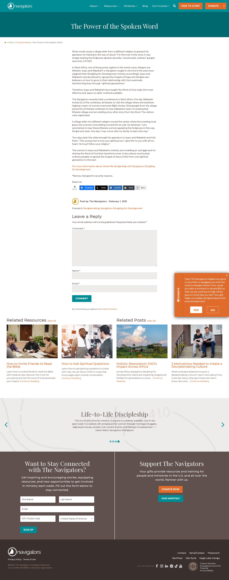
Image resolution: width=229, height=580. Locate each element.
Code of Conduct (109, 309)
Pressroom (214, 553)
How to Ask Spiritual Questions (85, 364)
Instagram (161, 566)
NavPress (177, 558)
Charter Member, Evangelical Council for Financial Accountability (210, 567)
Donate (213, 6)
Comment (78, 228)
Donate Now (170, 489)
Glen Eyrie (191, 558)
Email (76, 283)
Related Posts (131, 320)
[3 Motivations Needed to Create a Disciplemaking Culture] (197, 341)
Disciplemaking (23, 42)
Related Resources (26, 320)
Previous (6, 424)
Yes (196, 310)
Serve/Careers (196, 553)
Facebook (157, 566)
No (213, 310)
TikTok (176, 566)
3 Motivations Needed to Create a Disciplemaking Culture (196, 365)
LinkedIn (166, 566)
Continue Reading (29, 381)
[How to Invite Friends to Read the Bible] (32, 341)
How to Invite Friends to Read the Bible (29, 365)
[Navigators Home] (25, 554)
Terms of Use (29, 559)
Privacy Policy (14, 559)
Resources (110, 6)
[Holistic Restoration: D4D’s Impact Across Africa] (142, 341)
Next (222, 424)
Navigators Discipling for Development (121, 208)
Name (76, 271)
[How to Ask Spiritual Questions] (87, 341)
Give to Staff (190, 6)
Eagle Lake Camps (209, 558)
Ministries (129, 6)
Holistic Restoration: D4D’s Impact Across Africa (136, 365)
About (93, 6)
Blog (145, 6)
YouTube (180, 566)
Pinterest (171, 566)
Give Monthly (170, 498)
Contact (181, 553)
